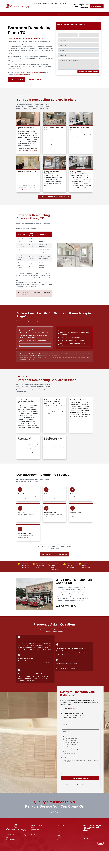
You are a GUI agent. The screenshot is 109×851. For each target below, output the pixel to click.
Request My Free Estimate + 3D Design (88, 71)
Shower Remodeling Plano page (35, 72)
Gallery (64, 3)
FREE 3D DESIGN (96, 6)
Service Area (53, 3)
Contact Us (35, 9)
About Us (38, 3)
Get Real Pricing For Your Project (54, 196)
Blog (60, 3)
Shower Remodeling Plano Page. (29, 150)
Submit (100, 843)
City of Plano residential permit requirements (46, 355)
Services (45, 3)
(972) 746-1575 (74, 708)
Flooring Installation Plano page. (21, 74)
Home (33, 3)
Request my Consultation (80, 778)
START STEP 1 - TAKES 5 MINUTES (54, 554)
